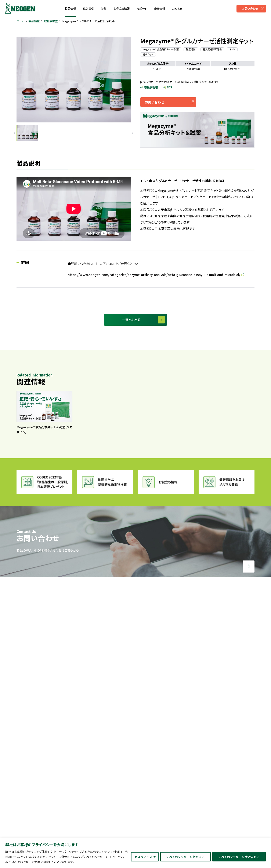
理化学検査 (51, 21)
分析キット (148, 54)
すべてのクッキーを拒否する (185, 857)
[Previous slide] (15, 133)
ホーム (20, 21)
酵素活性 (190, 49)
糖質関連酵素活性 (212, 49)
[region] (135, 853)
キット (232, 49)
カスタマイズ (143, 857)
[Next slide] (132, 133)
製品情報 (34, 21)
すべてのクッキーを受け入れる (239, 857)
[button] (27, 133)
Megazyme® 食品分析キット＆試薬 (161, 49)
